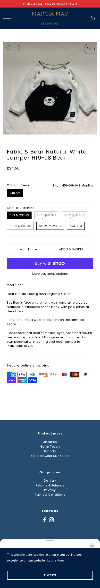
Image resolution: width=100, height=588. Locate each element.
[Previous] (8, 47)
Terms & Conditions (50, 495)
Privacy (50, 490)
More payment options (50, 274)
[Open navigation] (8, 18)
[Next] (19, 47)
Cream (14, 193)
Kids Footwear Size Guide (50, 456)
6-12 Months (74, 215)
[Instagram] (51, 519)
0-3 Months (19, 215)
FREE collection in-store (61, 4)
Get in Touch (50, 447)
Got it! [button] (50, 575)
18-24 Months (50, 226)
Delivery (50, 481)
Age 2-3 (76, 226)
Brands (50, 451)
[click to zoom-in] (89, 49)
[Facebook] (44, 519)
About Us (50, 442)
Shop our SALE (33, 4)
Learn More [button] (55, 560)
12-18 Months (20, 226)
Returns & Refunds (50, 485)
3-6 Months (46, 215)
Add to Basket (71, 249)
